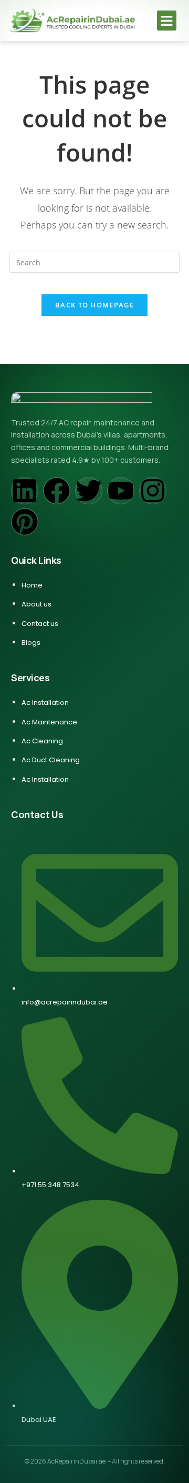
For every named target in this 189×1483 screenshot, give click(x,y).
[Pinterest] (24, 521)
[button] (167, 21)
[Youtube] (120, 490)
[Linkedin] (24, 490)
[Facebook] (56, 490)
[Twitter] (88, 490)
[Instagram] (152, 490)
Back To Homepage (94, 305)
